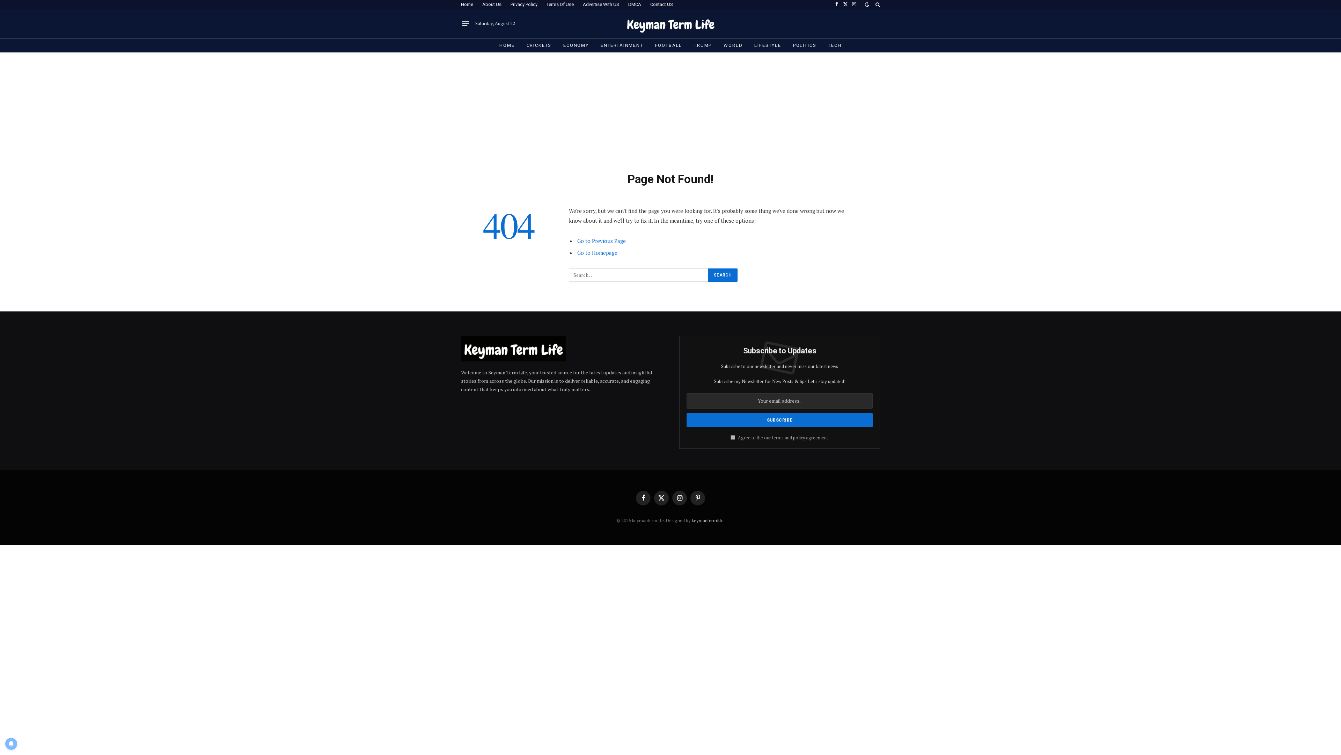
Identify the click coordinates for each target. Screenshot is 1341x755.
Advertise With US (601, 4)
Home (467, 4)
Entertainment (622, 45)
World (733, 45)
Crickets (539, 45)
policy (799, 438)
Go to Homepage (597, 252)
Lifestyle (767, 45)
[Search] (877, 4)
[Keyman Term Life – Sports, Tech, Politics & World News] (670, 23)
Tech (834, 45)
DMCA (634, 4)
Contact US (661, 4)
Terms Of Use (560, 4)
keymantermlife (708, 520)
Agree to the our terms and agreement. (783, 438)
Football (668, 45)
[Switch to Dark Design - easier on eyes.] (867, 4)
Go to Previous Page (601, 240)
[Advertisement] (670, 119)
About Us (491, 4)
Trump (703, 45)
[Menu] (465, 24)
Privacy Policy (524, 4)
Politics (804, 45)
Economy (576, 45)
